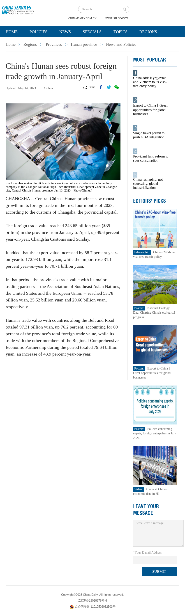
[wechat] (116, 87)
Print (91, 87)
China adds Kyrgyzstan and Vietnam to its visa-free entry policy (149, 82)
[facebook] (101, 87)
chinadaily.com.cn (82, 18)
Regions (148, 32)
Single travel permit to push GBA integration (148, 135)
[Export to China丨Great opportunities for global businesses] (155, 344)
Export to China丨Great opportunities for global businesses (150, 109)
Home (12, 32)
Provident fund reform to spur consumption (150, 158)
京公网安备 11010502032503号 (95, 606)
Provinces (54, 44)
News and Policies (121, 44)
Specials (92, 32)
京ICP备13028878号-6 (92, 600)
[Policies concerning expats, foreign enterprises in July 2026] (155, 404)
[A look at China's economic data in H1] (155, 465)
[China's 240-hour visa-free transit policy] (155, 228)
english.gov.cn (116, 18)
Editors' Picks (149, 201)
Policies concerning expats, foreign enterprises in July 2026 (154, 433)
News (65, 32)
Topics (120, 32)
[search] (124, 9)
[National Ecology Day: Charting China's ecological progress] (155, 284)
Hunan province (84, 44)
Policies (38, 32)
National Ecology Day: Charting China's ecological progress (154, 312)
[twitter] (108, 87)
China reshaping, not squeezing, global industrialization (148, 183)
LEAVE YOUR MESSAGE (146, 509)
